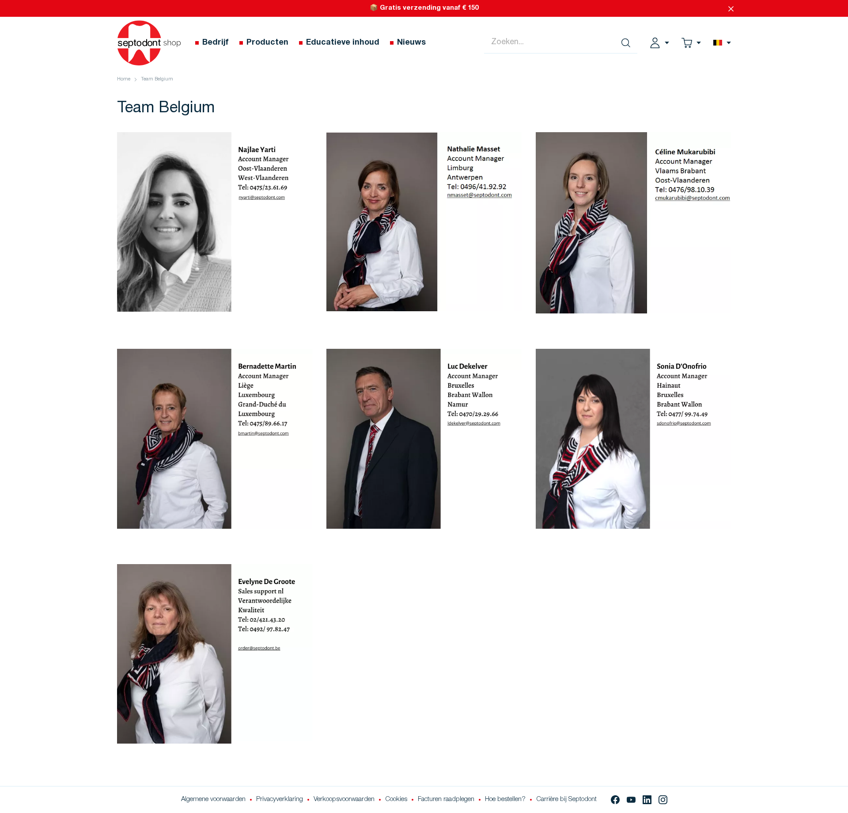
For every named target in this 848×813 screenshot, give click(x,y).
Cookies (396, 799)
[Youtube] (631, 799)
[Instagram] (663, 799)
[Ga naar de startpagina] (149, 42)
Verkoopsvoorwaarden (344, 799)
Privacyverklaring (279, 799)
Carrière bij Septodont (566, 799)
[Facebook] (615, 799)
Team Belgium (157, 79)
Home (123, 79)
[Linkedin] (647, 799)
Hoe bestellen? (505, 799)
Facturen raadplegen (446, 799)
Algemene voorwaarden (213, 799)
